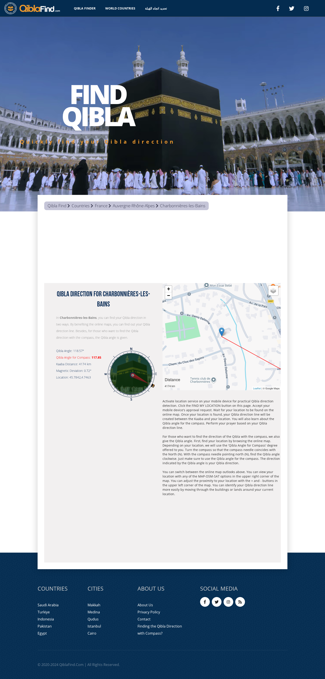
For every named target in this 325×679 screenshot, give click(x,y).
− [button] (168, 295)
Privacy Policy (149, 612)
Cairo (92, 633)
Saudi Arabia (48, 605)
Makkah (94, 605)
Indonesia (46, 619)
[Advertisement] (162, 248)
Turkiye (44, 612)
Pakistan (45, 626)
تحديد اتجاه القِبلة (156, 8)
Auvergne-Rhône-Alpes (134, 206)
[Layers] (273, 290)
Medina (94, 612)
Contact (144, 619)
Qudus (93, 619)
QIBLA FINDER (85, 8)
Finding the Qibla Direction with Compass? (160, 630)
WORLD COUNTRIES (120, 8)
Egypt (42, 633)
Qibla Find (57, 206)
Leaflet (257, 388)
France (101, 206)
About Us (145, 605)
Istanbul (94, 626)
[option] (162, 114)
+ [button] (168, 289)
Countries (81, 206)
